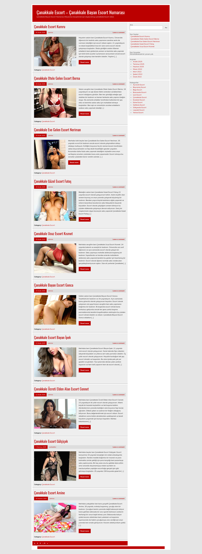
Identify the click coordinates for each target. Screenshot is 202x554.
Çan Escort (137, 95)
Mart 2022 (137, 72)
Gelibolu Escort (139, 105)
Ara (131, 25)
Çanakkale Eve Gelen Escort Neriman (57, 129)
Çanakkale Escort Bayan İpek (52, 337)
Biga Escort (137, 90)
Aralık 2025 (137, 61)
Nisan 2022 (137, 69)
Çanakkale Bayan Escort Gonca (53, 285)
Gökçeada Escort (139, 107)
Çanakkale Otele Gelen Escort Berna (57, 78)
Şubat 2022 (137, 74)
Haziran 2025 (138, 67)
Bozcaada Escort (139, 92)
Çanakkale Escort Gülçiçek (51, 441)
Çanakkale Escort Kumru (49, 26)
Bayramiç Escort (139, 87)
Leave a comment (118, 32)
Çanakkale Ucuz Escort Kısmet (53, 233)
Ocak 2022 (137, 77)
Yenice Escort (138, 112)
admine (50, 32)
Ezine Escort (137, 102)
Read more (84, 62)
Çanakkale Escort (48, 70)
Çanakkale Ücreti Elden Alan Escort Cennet (61, 388)
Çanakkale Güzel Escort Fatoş (52, 181)
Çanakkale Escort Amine (49, 492)
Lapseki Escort (138, 110)
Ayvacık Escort (139, 85)
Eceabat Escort (139, 100)
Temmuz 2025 (138, 64)
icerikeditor (52, 447)
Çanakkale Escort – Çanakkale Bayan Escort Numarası (81, 12)
